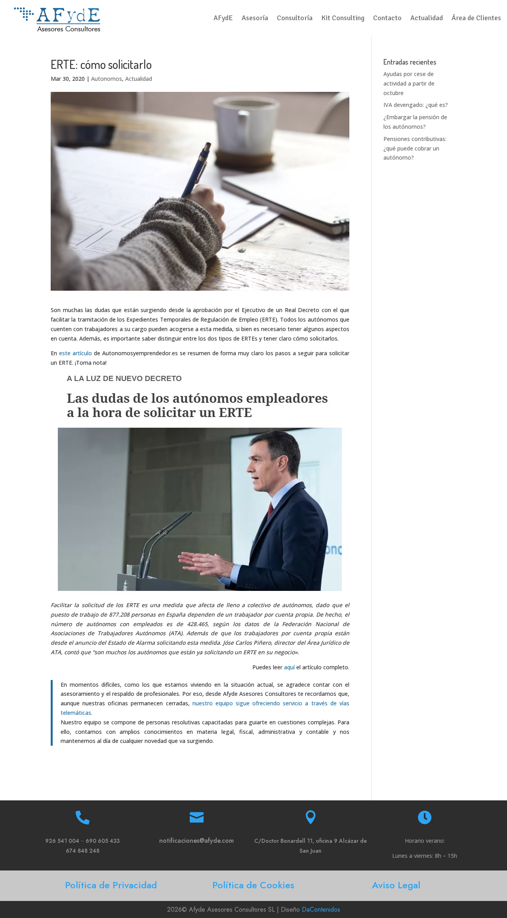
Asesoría (255, 18)
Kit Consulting (342, 18)
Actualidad (426, 18)
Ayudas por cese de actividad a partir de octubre (409, 83)
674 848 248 (82, 851)
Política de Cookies (253, 885)
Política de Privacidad (111, 885)
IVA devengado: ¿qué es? (415, 105)
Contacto (387, 18)
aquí (289, 667)
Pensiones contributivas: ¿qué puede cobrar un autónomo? (414, 148)
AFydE (223, 18)
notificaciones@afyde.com (196, 840)
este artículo (75, 353)
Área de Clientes (476, 18)
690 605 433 (103, 841)
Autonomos (106, 78)
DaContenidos (321, 909)
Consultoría (295, 18)
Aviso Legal (396, 885)
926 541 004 (62, 841)
